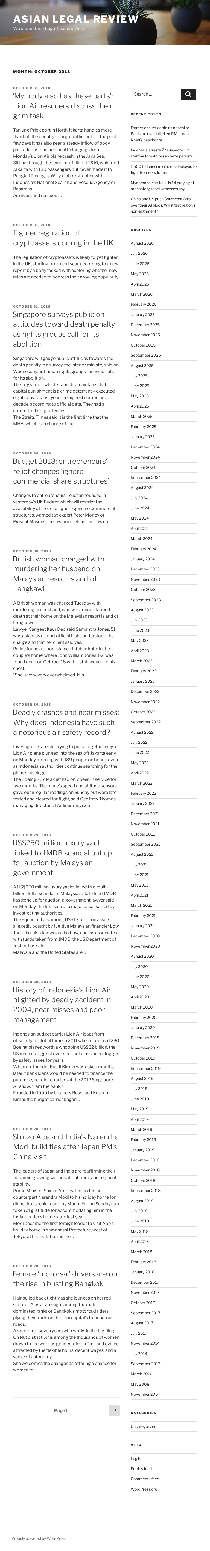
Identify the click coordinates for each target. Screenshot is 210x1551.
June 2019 (140, 1099)
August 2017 (142, 1323)
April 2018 (140, 1241)
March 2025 (142, 416)
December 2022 (145, 691)
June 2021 (140, 874)
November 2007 (145, 1394)
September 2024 (146, 477)
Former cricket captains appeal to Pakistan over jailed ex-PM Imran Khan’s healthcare (160, 133)
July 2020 (139, 966)
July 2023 (139, 620)
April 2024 (140, 528)
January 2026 (143, 314)
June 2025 (140, 385)
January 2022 (142, 803)
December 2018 (145, 1160)
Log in (136, 1458)
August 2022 (142, 732)
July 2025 (139, 375)
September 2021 (145, 844)
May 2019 (139, 1109)
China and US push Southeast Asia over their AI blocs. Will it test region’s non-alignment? (163, 204)
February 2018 (143, 1261)
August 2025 (142, 365)
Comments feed (145, 1478)
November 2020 (145, 946)
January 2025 (143, 436)
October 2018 (143, 1180)
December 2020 (145, 936)
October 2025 (143, 345)
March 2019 (141, 1129)
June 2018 (140, 1221)
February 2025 (143, 426)
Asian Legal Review (76, 19)
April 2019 (140, 1119)
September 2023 (146, 599)
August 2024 (142, 487)
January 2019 (142, 1150)
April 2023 (140, 650)
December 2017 (145, 1282)
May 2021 (139, 885)
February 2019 (143, 1139)
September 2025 (146, 355)
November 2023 (145, 579)
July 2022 (139, 742)
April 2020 (140, 997)
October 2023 (143, 589)
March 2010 (142, 1373)
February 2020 (144, 1017)
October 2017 (143, 1302)
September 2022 (146, 722)
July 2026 (139, 253)
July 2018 (139, 1211)
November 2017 (145, 1292)
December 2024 (145, 447)
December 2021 (145, 813)
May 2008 (140, 1384)
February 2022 (143, 793)
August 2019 (142, 1078)
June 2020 (140, 976)
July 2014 (139, 1353)
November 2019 (145, 1048)
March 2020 (142, 1007)
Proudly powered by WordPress (38, 1538)
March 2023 (142, 660)
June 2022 (140, 752)
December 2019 (145, 1037)
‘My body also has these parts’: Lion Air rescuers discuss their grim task (63, 106)
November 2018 (145, 1170)
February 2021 (143, 915)
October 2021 (143, 834)
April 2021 (139, 895)
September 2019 (146, 1068)
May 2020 (140, 986)
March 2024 (142, 538)
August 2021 (142, 854)
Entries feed (141, 1468)
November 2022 (145, 701)
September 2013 (146, 1363)
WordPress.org (144, 1489)
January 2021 (142, 925)
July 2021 (139, 864)
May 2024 (140, 518)
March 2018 (141, 1251)
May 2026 (140, 273)
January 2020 (143, 1027)
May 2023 (140, 640)
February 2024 (143, 549)
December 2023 (145, 569)
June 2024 (140, 508)
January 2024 (143, 559)
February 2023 (143, 671)
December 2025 (145, 324)
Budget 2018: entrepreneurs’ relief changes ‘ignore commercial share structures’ (61, 471)
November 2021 (145, 823)
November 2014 (145, 1343)
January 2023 (143, 681)
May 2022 (139, 762)
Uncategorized (143, 1426)
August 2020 (142, 956)
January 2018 (142, 1272)
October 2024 (143, 467)
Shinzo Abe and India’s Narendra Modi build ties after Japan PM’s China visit (66, 1147)
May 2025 (140, 396)
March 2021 (141, 905)
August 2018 (142, 1200)
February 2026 (143, 304)
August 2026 (142, 243)
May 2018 (139, 1231)
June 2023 (140, 630)
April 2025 (140, 406)
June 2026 (140, 263)
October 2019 (143, 1058)
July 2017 (139, 1333)
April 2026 (140, 284)
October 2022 (143, 711)
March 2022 (141, 783)
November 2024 (145, 457)
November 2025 (145, 334)
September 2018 (146, 1190)
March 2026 (142, 294)
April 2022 (140, 772)
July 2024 (139, 498)
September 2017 (145, 1312)
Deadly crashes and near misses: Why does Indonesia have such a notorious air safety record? (66, 722)
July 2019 (139, 1088)
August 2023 (142, 610)
